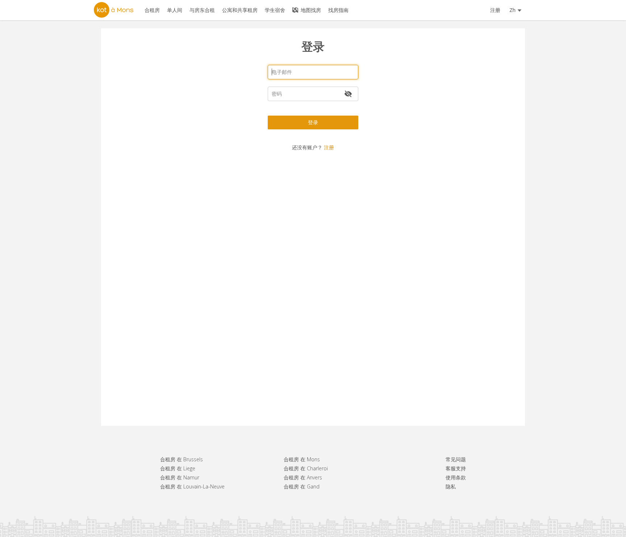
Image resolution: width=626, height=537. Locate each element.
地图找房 (310, 10)
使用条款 (456, 477)
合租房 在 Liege (177, 468)
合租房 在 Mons (302, 459)
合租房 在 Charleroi (306, 468)
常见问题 (456, 459)
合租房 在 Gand (302, 486)
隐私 (451, 486)
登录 (313, 122)
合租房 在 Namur (179, 477)
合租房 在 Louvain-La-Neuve (192, 486)
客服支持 (456, 468)
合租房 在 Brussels (181, 459)
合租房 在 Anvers (303, 477)
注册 (495, 10)
